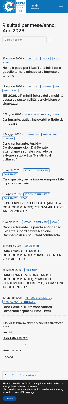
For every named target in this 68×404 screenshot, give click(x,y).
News (46, 58)
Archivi (7, 332)
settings (30, 392)
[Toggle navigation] (60, 6)
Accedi (9, 357)
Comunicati (32, 58)
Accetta (9, 398)
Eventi (47, 86)
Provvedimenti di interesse (19, 301)
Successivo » (28, 375)
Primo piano (10, 90)
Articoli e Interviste (37, 114)
